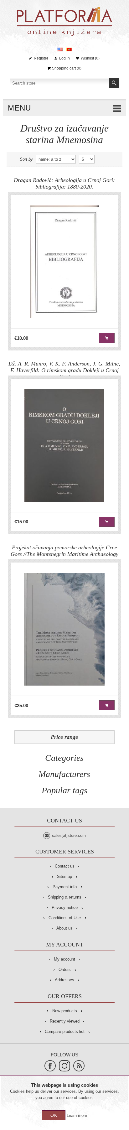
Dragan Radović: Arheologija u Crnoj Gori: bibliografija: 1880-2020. (64, 183)
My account (64, 959)
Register (41, 58)
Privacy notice (65, 907)
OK (53, 1115)
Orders (65, 969)
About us (64, 928)
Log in (64, 58)
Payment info (65, 886)
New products (64, 1010)
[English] (60, 49)
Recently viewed (65, 1021)
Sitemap (64, 876)
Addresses (64, 979)
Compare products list (65, 1031)
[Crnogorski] (69, 49)
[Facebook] (50, 1065)
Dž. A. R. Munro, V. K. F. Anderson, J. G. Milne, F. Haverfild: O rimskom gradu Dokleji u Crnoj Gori (64, 368)
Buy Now (107, 338)
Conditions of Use (65, 917)
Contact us (65, 866)
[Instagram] (64, 1065)
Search (114, 83)
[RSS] (79, 1065)
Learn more (77, 1115)
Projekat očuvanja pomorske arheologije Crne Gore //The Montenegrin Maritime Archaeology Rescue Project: (64, 551)
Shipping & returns (64, 897)
